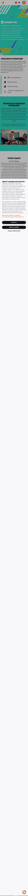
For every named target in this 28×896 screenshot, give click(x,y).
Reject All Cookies (14, 227)
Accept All (14, 222)
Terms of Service (19, 217)
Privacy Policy (8, 217)
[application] (24, 892)
